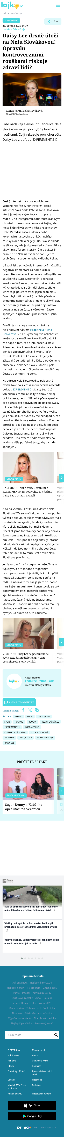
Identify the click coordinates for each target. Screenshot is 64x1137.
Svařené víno (16, 1008)
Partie (16, 992)
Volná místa (13, 1055)
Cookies (12, 1079)
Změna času (50, 987)
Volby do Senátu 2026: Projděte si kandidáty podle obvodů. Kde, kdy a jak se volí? (31, 941)
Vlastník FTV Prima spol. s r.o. (17, 1087)
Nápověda (37, 1079)
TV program (33, 987)
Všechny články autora (38, 684)
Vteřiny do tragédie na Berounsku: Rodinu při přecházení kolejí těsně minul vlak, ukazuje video (30, 925)
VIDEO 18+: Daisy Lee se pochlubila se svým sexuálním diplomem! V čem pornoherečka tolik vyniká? (26, 657)
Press (35, 1055)
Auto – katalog (43, 998)
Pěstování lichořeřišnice (38, 1013)
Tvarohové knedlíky (45, 1018)
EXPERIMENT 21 (23, 389)
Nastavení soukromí (41, 1093)
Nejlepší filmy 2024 (41, 982)
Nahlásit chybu (15, 1093)
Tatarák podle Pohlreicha (40, 1008)
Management (38, 1050)
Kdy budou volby (42, 992)
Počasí (26, 992)
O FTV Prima (14, 1050)
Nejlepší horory (15, 987)
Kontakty (36, 1066)
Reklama (12, 1060)
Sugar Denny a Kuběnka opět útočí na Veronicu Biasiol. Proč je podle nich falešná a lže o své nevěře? (25, 806)
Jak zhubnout (19, 982)
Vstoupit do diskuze (21, 702)
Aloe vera (17, 1013)
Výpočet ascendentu (19, 1018)
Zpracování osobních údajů (42, 1073)
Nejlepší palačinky (21, 1023)
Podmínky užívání (16, 1071)
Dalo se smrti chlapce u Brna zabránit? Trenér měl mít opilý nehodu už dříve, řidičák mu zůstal (31, 908)
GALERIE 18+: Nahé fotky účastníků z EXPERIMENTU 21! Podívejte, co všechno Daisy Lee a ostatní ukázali (27, 491)
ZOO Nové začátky (22, 998)
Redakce (36, 1085)
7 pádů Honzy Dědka (24, 1003)
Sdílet (51, 22)
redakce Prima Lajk (14, 29)
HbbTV (11, 1066)
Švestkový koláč (43, 1023)
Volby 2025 (45, 1003)
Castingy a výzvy (40, 1060)
